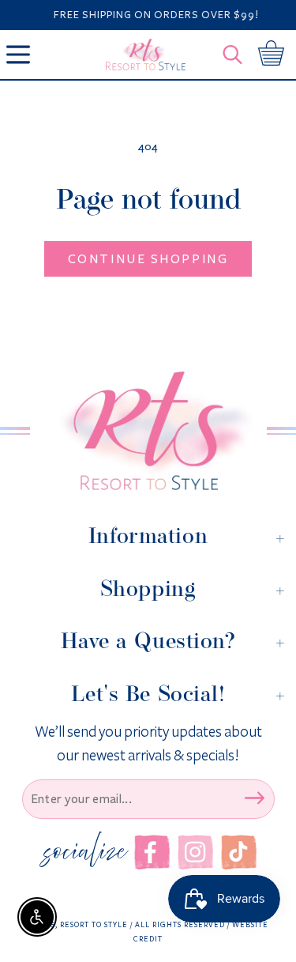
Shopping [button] (148, 589)
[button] (236, 54)
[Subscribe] (255, 797)
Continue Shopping (148, 259)
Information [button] (148, 536)
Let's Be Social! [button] (148, 694)
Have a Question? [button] (148, 641)
